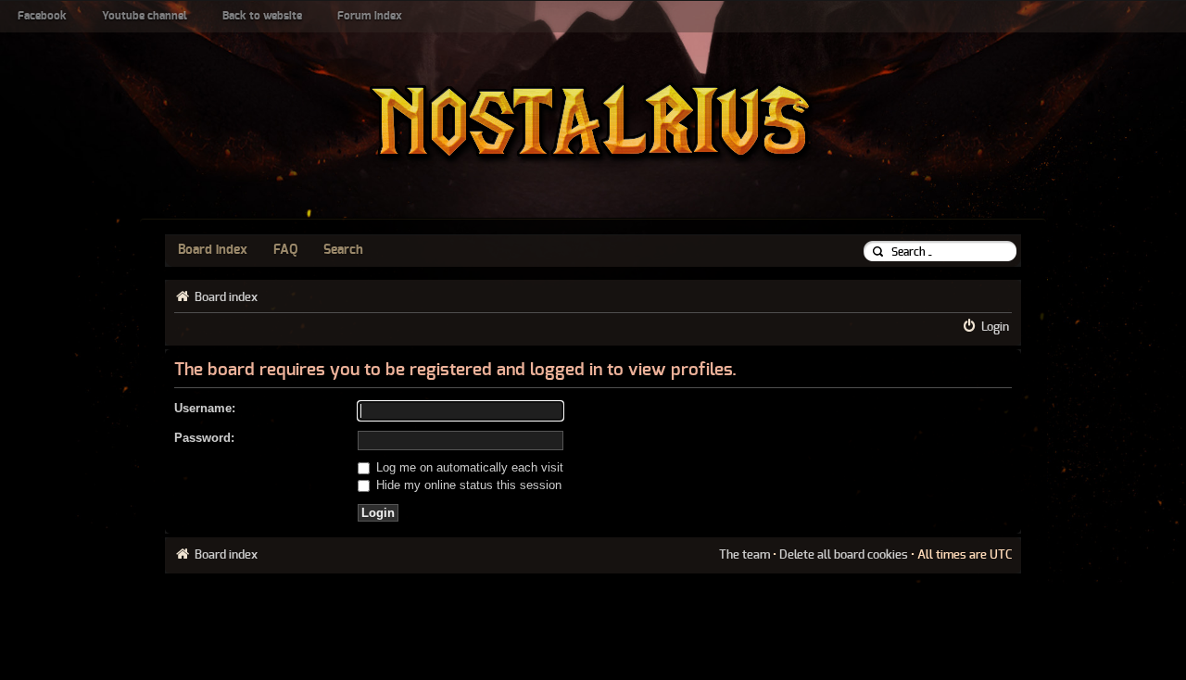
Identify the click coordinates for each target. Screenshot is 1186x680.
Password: (204, 438)
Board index (212, 250)
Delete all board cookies (843, 554)
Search (343, 250)
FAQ (285, 250)
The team (744, 554)
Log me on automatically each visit (467, 467)
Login (995, 327)
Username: (204, 408)
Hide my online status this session (466, 485)
